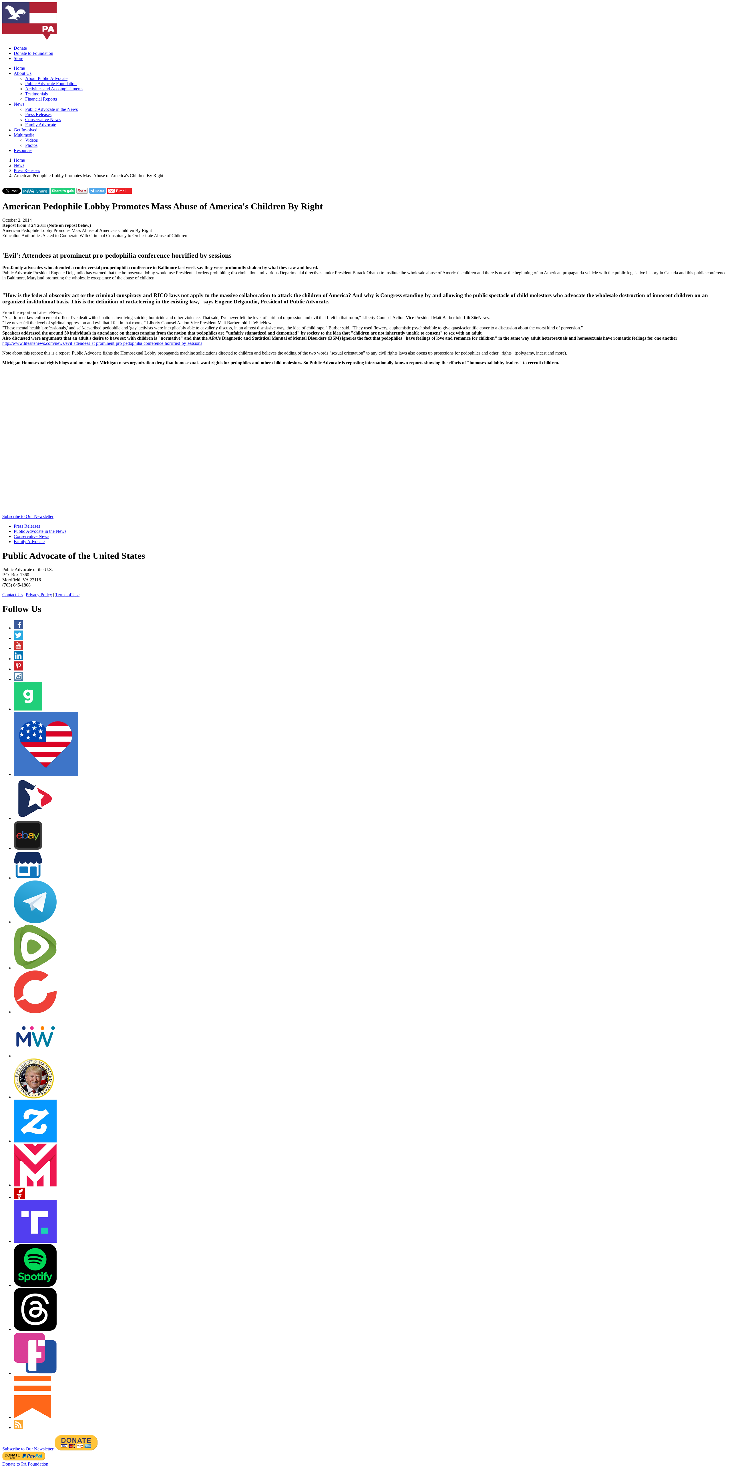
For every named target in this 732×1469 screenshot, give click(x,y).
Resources (23, 150)
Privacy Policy (39, 594)
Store (18, 58)
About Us (22, 73)
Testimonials (36, 93)
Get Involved (25, 129)
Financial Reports (41, 99)
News (19, 104)
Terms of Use (67, 594)
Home (19, 68)
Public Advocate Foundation (51, 83)
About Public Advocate (46, 78)
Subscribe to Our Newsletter (27, 516)
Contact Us (12, 594)
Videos (31, 140)
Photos (31, 145)
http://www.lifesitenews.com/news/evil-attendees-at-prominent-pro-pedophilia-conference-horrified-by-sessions (102, 343)
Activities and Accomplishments (54, 88)
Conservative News (43, 119)
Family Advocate (40, 124)
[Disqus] (366, 441)
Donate (20, 48)
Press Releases (38, 114)
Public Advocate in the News (51, 109)
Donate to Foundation (33, 53)
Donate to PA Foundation (25, 1464)
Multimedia (24, 135)
